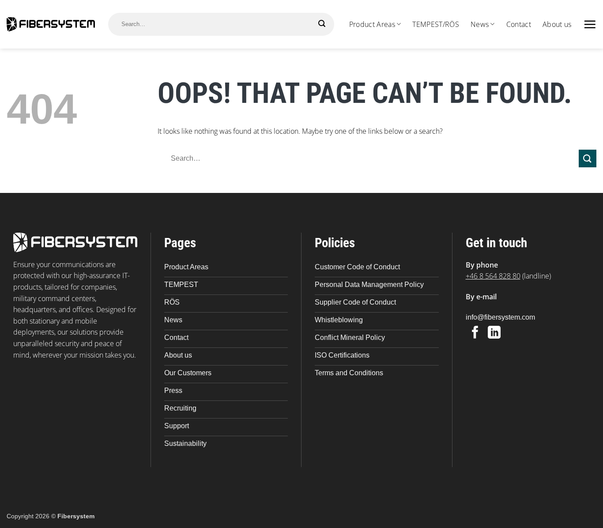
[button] (589, 24)
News (480, 24)
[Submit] (322, 23)
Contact (518, 24)
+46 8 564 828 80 (493, 276)
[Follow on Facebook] (475, 333)
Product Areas (372, 24)
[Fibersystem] (51, 24)
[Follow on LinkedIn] (494, 333)
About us (557, 24)
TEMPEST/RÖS (435, 24)
